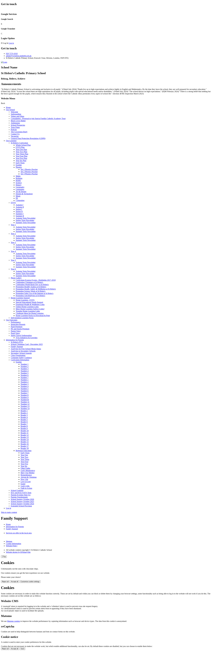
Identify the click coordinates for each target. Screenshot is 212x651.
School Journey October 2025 (22, 501)
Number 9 (24, 397)
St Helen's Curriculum (19, 143)
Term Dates (15, 127)
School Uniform (17, 490)
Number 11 (25, 402)
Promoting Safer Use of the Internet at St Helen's (34, 293)
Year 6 (13, 269)
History (18, 185)
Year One (24, 455)
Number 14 (25, 408)
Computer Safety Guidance (21, 358)
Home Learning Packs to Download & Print (33, 315)
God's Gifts (25, 486)
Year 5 (13, 260)
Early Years (20, 163)
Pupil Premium (16, 327)
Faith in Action (26, 488)
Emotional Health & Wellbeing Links (30, 304)
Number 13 (25, 406)
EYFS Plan (20, 147)
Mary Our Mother (27, 473)
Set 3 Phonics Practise (29, 174)
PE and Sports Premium (20, 329)
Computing (20, 200)
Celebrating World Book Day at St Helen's (32, 284)
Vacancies (15, 136)
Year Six (24, 466)
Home (8, 107)
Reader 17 (25, 446)
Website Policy (11, 546)
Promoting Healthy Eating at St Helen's (31, 287)
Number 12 (25, 404)
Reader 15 (25, 442)
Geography (20, 187)
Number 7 (24, 377)
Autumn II (20, 207)
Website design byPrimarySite (18, 552)
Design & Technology (24, 194)
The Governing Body (19, 132)
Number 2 (24, 366)
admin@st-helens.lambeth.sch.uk (18, 56)
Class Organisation (18, 355)
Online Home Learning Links (27, 307)
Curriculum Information (20, 360)
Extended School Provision (21, 506)
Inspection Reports (18, 324)
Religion (19, 178)
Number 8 (24, 395)
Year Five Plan (21, 158)
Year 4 (13, 251)
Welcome (14, 112)
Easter (23, 484)
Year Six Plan (21, 161)
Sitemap (9, 541)
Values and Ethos (17, 116)
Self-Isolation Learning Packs (22, 318)
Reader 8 (24, 426)
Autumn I (19, 205)
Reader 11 (24, 433)
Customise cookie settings (30, 581)
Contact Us (15, 134)
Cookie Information (13, 544)
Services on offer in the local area (19, 533)
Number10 (25, 400)
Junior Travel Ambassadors (21, 335)
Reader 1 (24, 411)
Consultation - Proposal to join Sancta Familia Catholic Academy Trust (38, 118)
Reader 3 (24, 415)
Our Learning (11, 141)
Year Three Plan (22, 154)
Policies (14, 130)
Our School (10, 110)
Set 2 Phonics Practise (29, 172)
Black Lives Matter (18, 121)
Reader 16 (25, 444)
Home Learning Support (20, 298)
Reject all (5, 581)
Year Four (24, 462)
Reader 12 (25, 435)
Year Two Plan (21, 152)
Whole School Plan (23, 145)
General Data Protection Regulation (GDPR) (28, 138)
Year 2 (13, 234)
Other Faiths (25, 468)
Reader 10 (25, 431)
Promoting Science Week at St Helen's (30, 291)
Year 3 (13, 242)
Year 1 (13, 225)
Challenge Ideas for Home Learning (30, 313)
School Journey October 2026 (22, 499)
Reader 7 (24, 424)
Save (22, 649)
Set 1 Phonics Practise (29, 169)
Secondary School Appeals (21, 353)
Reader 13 (25, 437)
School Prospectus (18, 125)
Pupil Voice (15, 333)
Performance (16, 322)
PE (17, 198)
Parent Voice (16, 331)
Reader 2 (24, 413)
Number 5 (24, 373)
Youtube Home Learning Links (28, 311)
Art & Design (21, 192)
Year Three (25, 459)
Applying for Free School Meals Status (26, 349)
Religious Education (23, 451)
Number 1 (24, 364)
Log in (11, 43)
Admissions (15, 123)
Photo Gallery (16, 278)
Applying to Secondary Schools (23, 351)
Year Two (24, 457)
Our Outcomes (11, 320)
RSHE (18, 180)
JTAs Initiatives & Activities (26, 338)
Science (19, 183)
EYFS (13, 203)
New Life (24, 479)
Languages (20, 189)
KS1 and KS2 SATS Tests (21, 493)
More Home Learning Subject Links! (30, 309)
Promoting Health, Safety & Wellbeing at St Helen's (36, 289)
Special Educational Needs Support (29, 302)
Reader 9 (24, 428)
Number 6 (24, 375)
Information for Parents (15, 340)
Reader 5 (24, 420)
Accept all (14, 581)
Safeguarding (16, 114)
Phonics (19, 167)
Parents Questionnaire (19, 497)
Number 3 (24, 369)
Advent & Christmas (29, 477)
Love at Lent (26, 482)
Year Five (24, 464)
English (19, 165)
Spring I (19, 209)
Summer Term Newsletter (26, 223)
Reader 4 (24, 417)
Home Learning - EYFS (25, 300)
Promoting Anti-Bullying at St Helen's (30, 296)
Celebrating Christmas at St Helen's (29, 282)
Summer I (19, 214)
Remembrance (26, 475)
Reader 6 (24, 422)
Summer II (20, 216)
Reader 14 (25, 439)
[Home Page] (4, 62)
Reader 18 (25, 448)
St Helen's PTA (17, 342)
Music (18, 196)
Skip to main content (9, 512)
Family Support (17, 346)
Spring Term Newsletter (25, 220)
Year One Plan (21, 149)
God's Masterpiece (28, 470)
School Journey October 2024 (22, 504)
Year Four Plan (21, 156)
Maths (18, 176)
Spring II (19, 211)
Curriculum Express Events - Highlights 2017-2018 (36, 280)
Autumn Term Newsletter (25, 218)
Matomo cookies (13, 621)
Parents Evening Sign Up (20, 495)
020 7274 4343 (12, 54)
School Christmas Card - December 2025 (27, 344)
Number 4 (24, 371)
